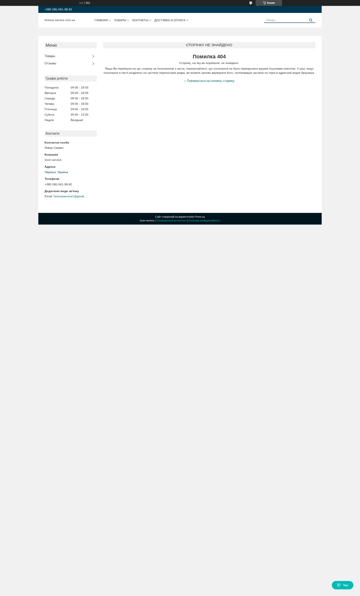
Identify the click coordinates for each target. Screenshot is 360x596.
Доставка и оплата (169, 20)
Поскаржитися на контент (171, 220)
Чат (345, 585)
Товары (120, 20)
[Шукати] (310, 20)
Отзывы (50, 63)
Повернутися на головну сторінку (211, 80)
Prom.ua (200, 216)
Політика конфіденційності (204, 220)
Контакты (140, 20)
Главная (101, 20)
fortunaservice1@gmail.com (71, 196)
